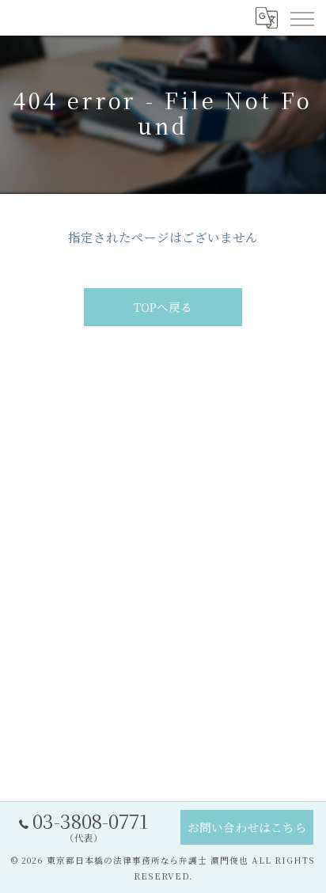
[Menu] (301, 17)
